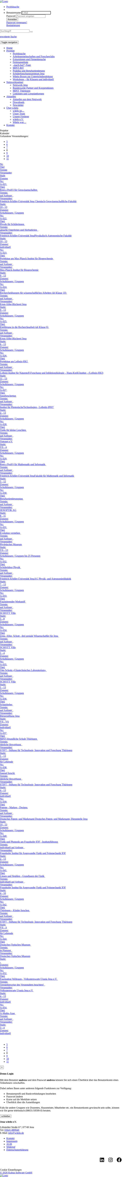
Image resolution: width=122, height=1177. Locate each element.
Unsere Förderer (21, 116)
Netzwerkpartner (14, 82)
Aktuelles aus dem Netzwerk (27, 99)
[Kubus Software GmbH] (4, 1175)
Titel (2, 167)
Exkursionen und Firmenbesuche (29, 59)
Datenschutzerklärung (17, 1149)
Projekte (10, 50)
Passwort (10, 16)
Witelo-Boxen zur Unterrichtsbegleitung (33, 76)
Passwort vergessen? (16, 22)
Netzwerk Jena (20, 85)
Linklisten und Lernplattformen (28, 93)
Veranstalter (6, 172)
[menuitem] (64, 6)
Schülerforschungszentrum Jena (28, 73)
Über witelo (12, 108)
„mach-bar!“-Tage (22, 65)
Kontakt (10, 125)
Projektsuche (12, 6)
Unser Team (19, 113)
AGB (9, 1144)
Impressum (11, 1141)
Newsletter (18, 105)
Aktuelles (11, 96)
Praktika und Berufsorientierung (29, 70)
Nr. (1, 164)
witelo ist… (18, 110)
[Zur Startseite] (4, 1)
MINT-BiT (18, 68)
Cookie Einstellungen (11, 1169)
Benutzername (13, 12)
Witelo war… (19, 122)
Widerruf (10, 1147)
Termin (3, 170)
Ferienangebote (20, 62)
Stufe (2, 175)
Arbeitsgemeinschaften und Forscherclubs (34, 56)
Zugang (4, 178)
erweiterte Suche (8, 36)
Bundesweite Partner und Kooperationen (33, 88)
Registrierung (13, 25)
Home (9, 48)
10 (7, 156)
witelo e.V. (18, 119)
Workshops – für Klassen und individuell (33, 79)
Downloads (18, 102)
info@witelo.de (16, 1133)
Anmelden (12, 19)
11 (7, 158)
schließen (5, 1116)
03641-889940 (11, 1130)
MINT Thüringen (21, 90)
